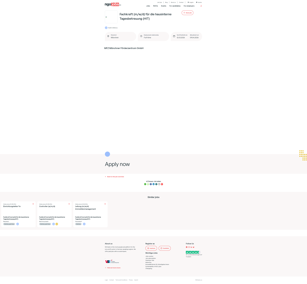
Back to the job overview (115, 176)
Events (163, 6)
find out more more (113, 268)
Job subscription (150, 258)
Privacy (131, 280)
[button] (145, 184)
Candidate (166, 248)
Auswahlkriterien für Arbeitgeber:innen (157, 264)
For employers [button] (189, 6)
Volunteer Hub (149, 260)
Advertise (148, 262)
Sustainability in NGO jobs (153, 266)
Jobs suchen (149, 256)
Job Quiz (159, 2)
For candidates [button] (175, 6)
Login (106, 280)
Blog (166, 2)
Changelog (148, 268)
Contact (181, 2)
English (191, 2)
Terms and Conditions (121, 280)
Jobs (148, 6)
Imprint (136, 280)
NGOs (155, 6)
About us (173, 2)
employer (152, 248)
